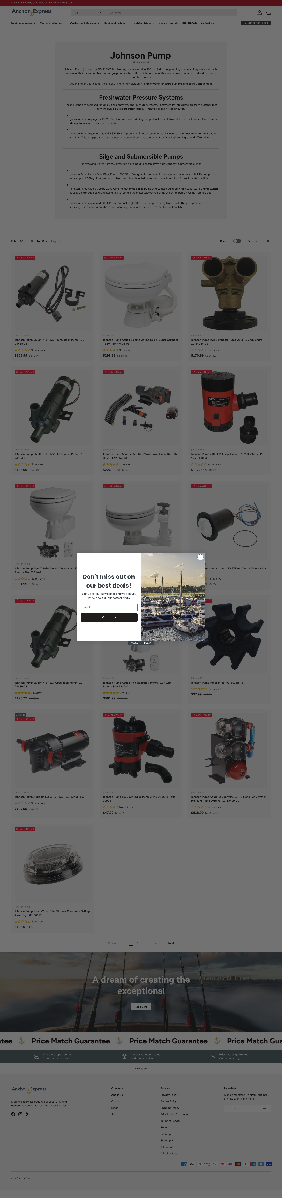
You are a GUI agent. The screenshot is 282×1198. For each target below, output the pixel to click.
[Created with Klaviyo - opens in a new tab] (141, 643)
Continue (109, 617)
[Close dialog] (200, 557)
